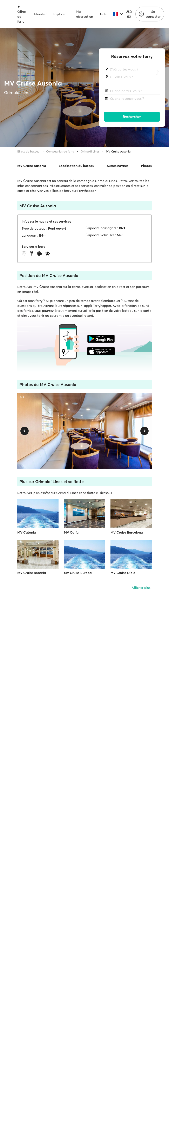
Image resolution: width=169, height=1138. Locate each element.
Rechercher (132, 116)
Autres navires (117, 166)
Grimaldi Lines (90, 151)
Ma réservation (84, 14)
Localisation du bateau (76, 166)
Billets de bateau (28, 151)
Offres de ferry (21, 16)
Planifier (40, 14)
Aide (103, 14)
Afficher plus (141, 587)
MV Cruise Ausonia (118, 151)
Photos (146, 166)
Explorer (59, 14)
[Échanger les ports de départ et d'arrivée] (157, 73)
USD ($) (129, 14)
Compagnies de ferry (60, 151)
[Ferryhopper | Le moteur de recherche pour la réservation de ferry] (5, 14)
